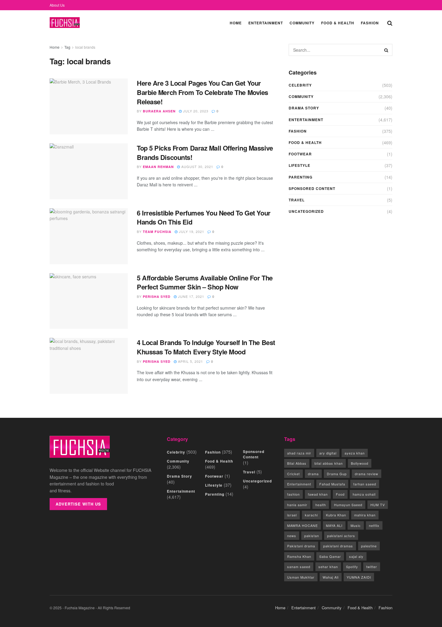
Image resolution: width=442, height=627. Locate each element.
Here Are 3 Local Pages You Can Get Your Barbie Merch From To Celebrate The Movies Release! (202, 92)
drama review (366, 473)
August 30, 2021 (196, 166)
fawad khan (318, 494)
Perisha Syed (156, 296)
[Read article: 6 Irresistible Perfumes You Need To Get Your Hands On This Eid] (89, 236)
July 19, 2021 (191, 231)
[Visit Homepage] (65, 22)
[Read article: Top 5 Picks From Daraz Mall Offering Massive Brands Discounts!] (89, 171)
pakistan (311, 535)
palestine (369, 545)
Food (340, 494)
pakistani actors (341, 535)
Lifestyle (299, 165)
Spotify (352, 566)
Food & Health (337, 23)
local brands (85, 47)
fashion (293, 494)
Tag (67, 47)
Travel (297, 200)
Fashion (370, 23)
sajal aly (356, 556)
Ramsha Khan (299, 556)
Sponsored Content (312, 188)
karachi (311, 514)
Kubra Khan (336, 514)
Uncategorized (306, 211)
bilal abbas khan (329, 463)
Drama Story (304, 108)
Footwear (300, 154)
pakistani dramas (338, 545)
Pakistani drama (301, 545)
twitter (371, 566)
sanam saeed (298, 566)
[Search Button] (389, 22)
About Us (57, 5)
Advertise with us (78, 504)
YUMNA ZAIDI (359, 577)
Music (356, 525)
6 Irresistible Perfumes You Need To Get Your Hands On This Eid (204, 217)
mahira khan (365, 514)
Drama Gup (337, 473)
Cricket (293, 473)
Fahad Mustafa (332, 484)
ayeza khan (355, 453)
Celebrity (300, 85)
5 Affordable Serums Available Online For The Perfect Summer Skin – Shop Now (205, 282)
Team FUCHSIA (157, 231)
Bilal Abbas (296, 463)
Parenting (300, 177)
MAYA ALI (334, 525)
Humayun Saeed (348, 504)
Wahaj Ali (331, 577)
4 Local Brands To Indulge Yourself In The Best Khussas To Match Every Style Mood (206, 347)
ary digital (327, 453)
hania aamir (297, 504)
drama (313, 473)
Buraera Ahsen (159, 111)
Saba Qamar (330, 556)
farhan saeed (364, 484)
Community (302, 23)
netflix (374, 525)
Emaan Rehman (158, 166)
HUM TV (377, 504)
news (291, 535)
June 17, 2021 (190, 296)
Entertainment (265, 23)
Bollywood (359, 463)
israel (292, 514)
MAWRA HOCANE (302, 525)
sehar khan (328, 566)
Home (236, 23)
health (320, 504)
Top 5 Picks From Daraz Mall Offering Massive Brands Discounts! (205, 152)
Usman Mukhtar (301, 577)
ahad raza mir (299, 453)
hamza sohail (364, 494)
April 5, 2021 (190, 361)
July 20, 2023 (195, 111)
